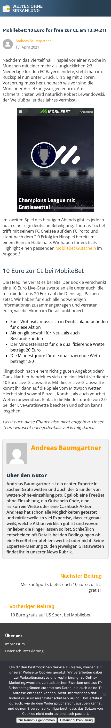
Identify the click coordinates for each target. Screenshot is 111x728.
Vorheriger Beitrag (28, 606)
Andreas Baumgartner (66, 447)
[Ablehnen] (104, 694)
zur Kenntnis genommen (36, 720)
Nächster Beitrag (84, 576)
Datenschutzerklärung (24, 650)
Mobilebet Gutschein (76, 248)
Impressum (15, 643)
